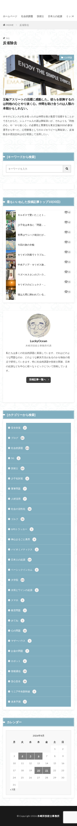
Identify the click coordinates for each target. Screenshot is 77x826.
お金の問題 (19, 650)
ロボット (18, 661)
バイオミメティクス (24, 549)
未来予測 (18, 701)
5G (15, 458)
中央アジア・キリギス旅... (32, 264)
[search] (67, 169)
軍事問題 (18, 488)
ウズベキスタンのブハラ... (32, 274)
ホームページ (10, 16)
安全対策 (18, 427)
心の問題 (68, 57)
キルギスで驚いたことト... (32, 214)
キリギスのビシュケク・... (32, 284)
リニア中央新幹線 (23, 691)
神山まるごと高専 (23, 539)
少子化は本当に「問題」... (32, 224)
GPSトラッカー (21, 529)
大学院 (17, 579)
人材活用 (18, 498)
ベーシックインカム (24, 569)
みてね (17, 620)
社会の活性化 (21, 508)
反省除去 (24, 24)
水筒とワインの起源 (24, 590)
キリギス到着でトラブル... (32, 254)
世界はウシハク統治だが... (32, 234)
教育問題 (18, 610)
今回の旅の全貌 (26, 244)
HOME (10, 24)
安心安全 (18, 681)
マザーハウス (20, 640)
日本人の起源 (55, 16)
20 (38, 770)
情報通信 (18, 671)
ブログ (17, 437)
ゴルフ (17, 519)
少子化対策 (19, 478)
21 (46, 770)
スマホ (17, 600)
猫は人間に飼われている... (32, 294)
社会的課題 (27, 16)
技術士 (40, 16)
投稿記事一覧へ (37, 379)
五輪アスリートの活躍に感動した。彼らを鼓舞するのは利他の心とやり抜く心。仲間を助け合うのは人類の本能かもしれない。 (38, 103)
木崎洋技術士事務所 (48, 815)
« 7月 (12, 789)
